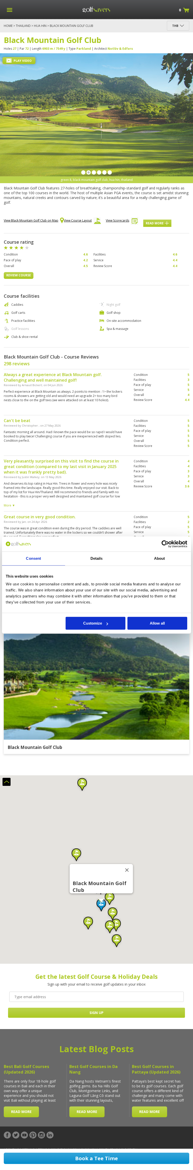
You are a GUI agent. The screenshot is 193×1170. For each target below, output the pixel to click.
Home (8, 26)
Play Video (22, 61)
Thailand (23, 26)
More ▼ (9, 505)
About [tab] (159, 558)
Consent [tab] (33, 558)
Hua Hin (40, 26)
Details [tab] (96, 558)
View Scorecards (117, 220)
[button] (101, 905)
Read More (155, 223)
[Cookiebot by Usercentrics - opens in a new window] (165, 544)
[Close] (127, 870)
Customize (92, 623)
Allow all (157, 623)
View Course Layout (78, 220)
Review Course (18, 275)
